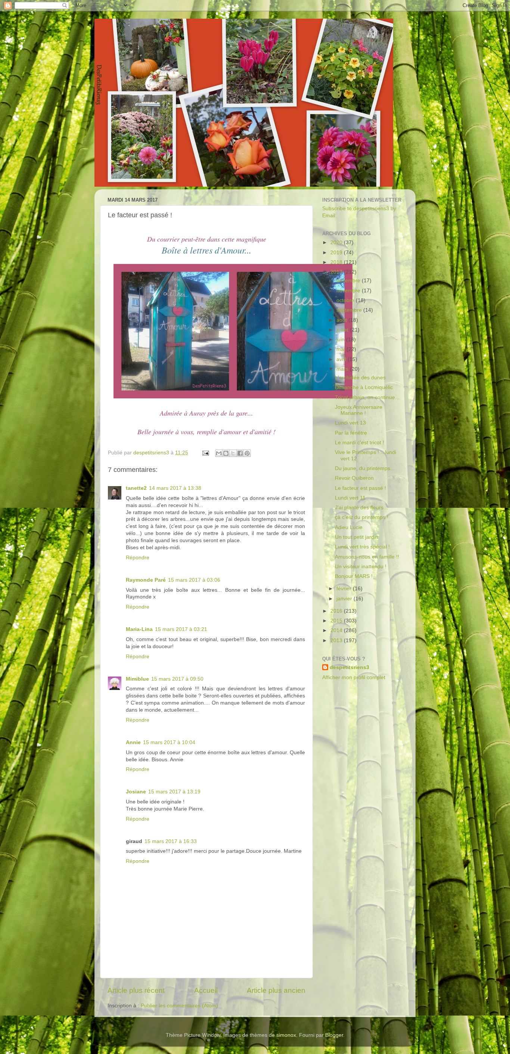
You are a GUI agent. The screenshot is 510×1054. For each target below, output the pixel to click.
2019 (337, 252)
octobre (346, 300)
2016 (337, 611)
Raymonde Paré (146, 580)
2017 (337, 272)
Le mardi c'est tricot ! (359, 442)
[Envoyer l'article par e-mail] (205, 453)
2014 (337, 630)
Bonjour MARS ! (354, 576)
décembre (349, 280)
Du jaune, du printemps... (365, 468)
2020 (337, 242)
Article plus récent (136, 990)
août (342, 320)
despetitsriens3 (349, 667)
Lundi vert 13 (350, 423)
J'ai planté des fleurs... (361, 507)
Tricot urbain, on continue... (367, 397)
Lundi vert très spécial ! (362, 547)
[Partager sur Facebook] (240, 453)
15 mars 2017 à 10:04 (169, 742)
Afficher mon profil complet (353, 677)
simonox (286, 1035)
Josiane (136, 792)
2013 (337, 640)
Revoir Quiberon (354, 478)
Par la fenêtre (351, 433)
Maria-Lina (139, 629)
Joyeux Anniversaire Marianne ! (358, 410)
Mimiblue (137, 679)
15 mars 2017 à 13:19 (174, 792)
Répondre (137, 557)
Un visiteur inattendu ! (360, 566)
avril (342, 359)
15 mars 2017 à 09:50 (177, 679)
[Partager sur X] (233, 453)
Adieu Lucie (349, 527)
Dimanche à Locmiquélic (364, 387)
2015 (337, 621)
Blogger (334, 1035)
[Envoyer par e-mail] (219, 453)
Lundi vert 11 (350, 498)
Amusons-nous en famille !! (367, 557)
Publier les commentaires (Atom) (179, 1005)
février (344, 588)
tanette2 (136, 488)
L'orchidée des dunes (360, 377)
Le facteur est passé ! (360, 488)
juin (341, 339)
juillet (343, 330)
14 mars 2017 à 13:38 (175, 488)
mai (341, 349)
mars (343, 369)
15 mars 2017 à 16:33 (170, 841)
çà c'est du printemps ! (361, 517)
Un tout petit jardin (356, 537)
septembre (349, 310)
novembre (349, 290)
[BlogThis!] (226, 453)
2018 (337, 262)
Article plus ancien (276, 990)
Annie (133, 742)
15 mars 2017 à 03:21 (181, 629)
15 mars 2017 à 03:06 (194, 580)
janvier (345, 598)
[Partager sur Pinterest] (247, 453)
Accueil (206, 990)
